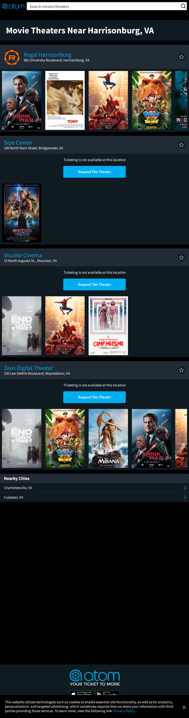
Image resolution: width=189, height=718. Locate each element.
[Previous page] (8, 100)
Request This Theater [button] (94, 171)
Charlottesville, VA (18, 487)
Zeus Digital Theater (28, 368)
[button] (181, 57)
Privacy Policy (124, 710)
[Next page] (181, 100)
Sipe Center (18, 142)
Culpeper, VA (13, 497)
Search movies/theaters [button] (49, 6)
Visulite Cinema (23, 255)
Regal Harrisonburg (47, 54)
